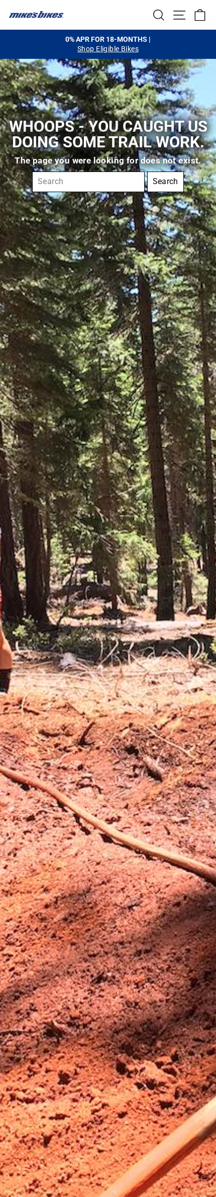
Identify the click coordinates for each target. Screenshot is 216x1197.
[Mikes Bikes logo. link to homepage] (36, 14)
